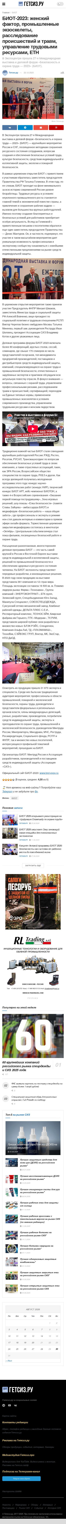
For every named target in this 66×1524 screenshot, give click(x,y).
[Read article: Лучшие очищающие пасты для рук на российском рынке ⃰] (12, 1192)
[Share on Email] (40, 127)
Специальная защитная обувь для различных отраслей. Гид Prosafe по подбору (34, 1098)
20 (33, 1342)
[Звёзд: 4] (11, 780)
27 (33, 1348)
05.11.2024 (25, 1253)
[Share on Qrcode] (56, 127)
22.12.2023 (29, 72)
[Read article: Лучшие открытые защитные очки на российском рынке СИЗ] (12, 1288)
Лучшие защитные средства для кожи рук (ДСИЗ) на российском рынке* (38, 1162)
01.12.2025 (25, 1210)
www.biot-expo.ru (49, 773)
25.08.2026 (35, 823)
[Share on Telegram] (25, 127)
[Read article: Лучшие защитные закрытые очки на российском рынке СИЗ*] (12, 1275)
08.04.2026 (25, 1196)
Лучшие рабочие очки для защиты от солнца (39, 1204)
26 (25, 1348)
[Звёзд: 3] (8, 780)
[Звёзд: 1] (3, 780)
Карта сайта (9, 1415)
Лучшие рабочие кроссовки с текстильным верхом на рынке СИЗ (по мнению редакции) (40, 1218)
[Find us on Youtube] (9, 1405)
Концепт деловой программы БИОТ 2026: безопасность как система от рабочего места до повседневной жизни (40, 849)
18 (17, 1342)
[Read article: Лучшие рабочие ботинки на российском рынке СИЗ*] (12, 1235)
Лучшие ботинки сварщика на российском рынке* (36, 1247)
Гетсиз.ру (13, 72)
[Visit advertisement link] (33, 902)
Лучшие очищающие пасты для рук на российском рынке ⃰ (40, 1191)
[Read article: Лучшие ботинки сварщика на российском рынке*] (12, 1248)
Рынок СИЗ (24, 1507)
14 (42, 1336)
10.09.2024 (25, 1279)
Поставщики (8, 1507)
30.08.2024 (25, 1293)
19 (25, 1342)
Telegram (7, 791)
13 (33, 1336)
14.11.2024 (25, 1239)
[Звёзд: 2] (6, 780)
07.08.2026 (35, 856)
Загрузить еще (33, 865)
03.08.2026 (13, 1152)
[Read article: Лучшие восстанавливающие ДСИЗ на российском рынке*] (12, 1178)
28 (42, 1348)
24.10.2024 (25, 1266)
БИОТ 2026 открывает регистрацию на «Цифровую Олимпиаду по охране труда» (41, 817)
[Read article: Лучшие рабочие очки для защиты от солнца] (12, 1205)
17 (9, 1342)
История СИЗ (54, 1507)
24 (9, 1348)
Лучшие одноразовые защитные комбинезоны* (38, 1260)
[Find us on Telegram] (3, 1405)
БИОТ (14, 12)
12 (25, 1336)
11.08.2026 (35, 840)
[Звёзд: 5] (13, 780)
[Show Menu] (3, 4)
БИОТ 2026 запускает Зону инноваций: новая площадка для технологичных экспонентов (39, 832)
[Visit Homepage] (30, 4)
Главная (6, 12)
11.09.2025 (25, 1226)
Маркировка (20, 1504)
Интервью (48, 1504)
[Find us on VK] (15, 1405)
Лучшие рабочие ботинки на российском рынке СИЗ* (36, 1234)
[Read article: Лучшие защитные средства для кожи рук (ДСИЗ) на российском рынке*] (12, 1162)
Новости (6, 1504)
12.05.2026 (25, 1183)
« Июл (9, 1360)
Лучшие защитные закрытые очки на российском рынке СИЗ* (39, 1274)
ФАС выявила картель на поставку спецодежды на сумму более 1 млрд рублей (37, 1085)
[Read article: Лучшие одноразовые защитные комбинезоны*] (12, 1261)
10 (9, 1336)
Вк (36, 791)
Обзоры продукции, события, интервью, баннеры (28, 1446)
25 (17, 1348)
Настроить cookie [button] (11, 1491)
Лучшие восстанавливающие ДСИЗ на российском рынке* (39, 1177)
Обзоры (34, 1504)
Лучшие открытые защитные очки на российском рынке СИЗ (40, 1287)
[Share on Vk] (9, 127)
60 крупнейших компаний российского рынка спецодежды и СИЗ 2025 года (26, 1066)
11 (17, 1336)
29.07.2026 (25, 1170)
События (38, 1507)
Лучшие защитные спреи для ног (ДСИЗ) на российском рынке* (32, 1146)
